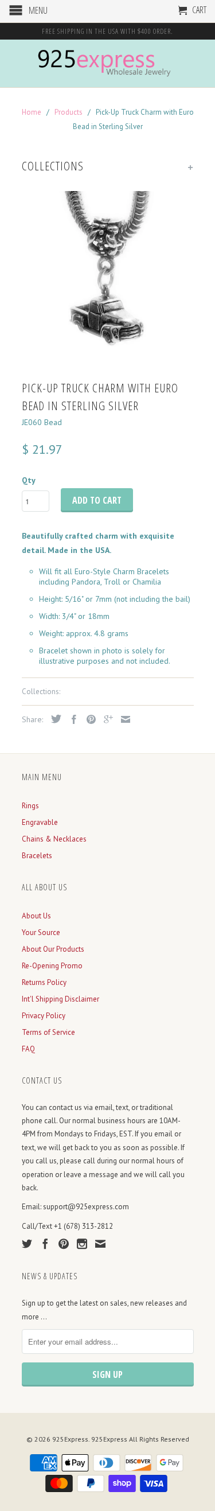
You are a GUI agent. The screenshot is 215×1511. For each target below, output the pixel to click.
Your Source (41, 932)
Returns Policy (44, 982)
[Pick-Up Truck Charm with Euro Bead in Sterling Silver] (108, 277)
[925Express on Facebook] (45, 1244)
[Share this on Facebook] (71, 719)
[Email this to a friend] (122, 719)
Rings (30, 806)
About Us (36, 916)
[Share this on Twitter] (53, 719)
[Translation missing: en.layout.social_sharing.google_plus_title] (105, 719)
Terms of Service (48, 1032)
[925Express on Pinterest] (63, 1244)
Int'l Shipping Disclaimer (60, 999)
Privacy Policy (43, 1016)
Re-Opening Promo (52, 966)
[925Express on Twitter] (27, 1244)
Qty (29, 480)
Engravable (40, 822)
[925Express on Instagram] (82, 1244)
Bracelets (37, 855)
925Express (70, 1439)
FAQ (28, 1049)
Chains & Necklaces (54, 839)
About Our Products (53, 949)
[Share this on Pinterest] (88, 719)
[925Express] (108, 63)
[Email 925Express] (100, 1244)
